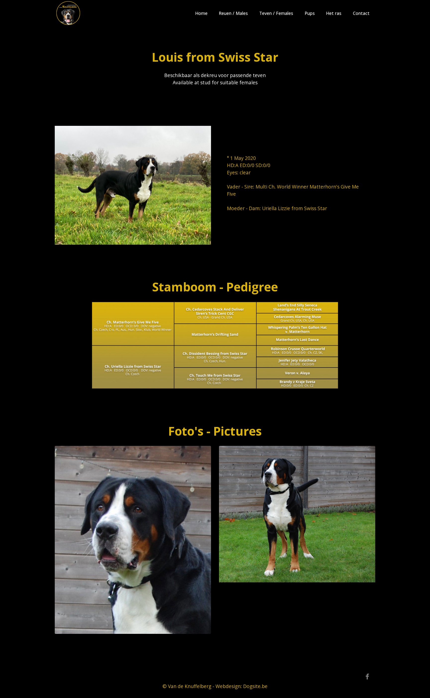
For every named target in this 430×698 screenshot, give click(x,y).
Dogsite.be (255, 686)
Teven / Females (276, 13)
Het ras (333, 13)
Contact (361, 13)
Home (201, 13)
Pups (310, 13)
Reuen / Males (233, 13)
